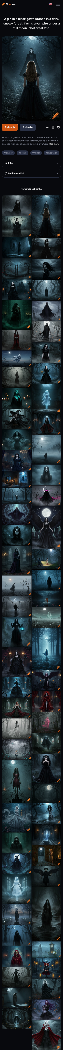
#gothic (22, 153)
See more (54, 144)
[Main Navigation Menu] (58, 4)
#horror (36, 153)
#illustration (51, 153)
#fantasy (8, 153)
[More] (47, 127)
